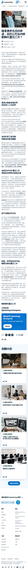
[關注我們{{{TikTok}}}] (23, 567)
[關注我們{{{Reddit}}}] (20, 567)
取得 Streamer (5, 547)
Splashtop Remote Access (20, 512)
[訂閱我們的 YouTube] (17, 567)
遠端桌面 (7, 239)
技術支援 (3, 539)
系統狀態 (3, 542)
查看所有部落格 (14, 483)
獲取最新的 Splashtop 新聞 (11, 497)
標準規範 (3, 559)
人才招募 (3, 520)
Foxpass (17, 528)
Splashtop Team (9, 41)
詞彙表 (3, 528)
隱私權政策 (10, 559)
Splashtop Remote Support (20, 517)
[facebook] (9, 335)
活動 (2, 517)
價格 (16, 544)
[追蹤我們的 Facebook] (11, 567)
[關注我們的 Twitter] (14, 567)
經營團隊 (3, 515)
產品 (16, 509)
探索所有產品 (18, 531)
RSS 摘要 (20, 335)
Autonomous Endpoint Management (18, 522)
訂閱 (5, 339)
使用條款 (16, 559)
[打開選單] (25, 2)
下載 (16, 542)
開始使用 (7, 326)
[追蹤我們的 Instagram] (5, 567)
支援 (2, 536)
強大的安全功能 (14, 217)
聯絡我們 (3, 525)
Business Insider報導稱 (15, 91)
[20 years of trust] (17, 2)
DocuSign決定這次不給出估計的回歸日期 (12, 84)
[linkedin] (6, 335)
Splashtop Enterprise (20, 526)
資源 (2, 523)
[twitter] (12, 335)
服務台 (21, 193)
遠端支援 (3, 200)
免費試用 (17, 539)
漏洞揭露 (3, 544)
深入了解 (5, 381)
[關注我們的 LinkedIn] (2, 567)
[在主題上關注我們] (8, 567)
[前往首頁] (7, 2)
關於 (2, 509)
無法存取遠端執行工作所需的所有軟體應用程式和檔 (13, 146)
